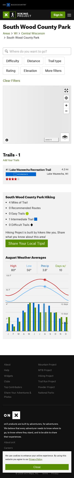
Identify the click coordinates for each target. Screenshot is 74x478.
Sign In (58, 14)
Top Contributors (13, 387)
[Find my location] (66, 98)
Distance (33, 61)
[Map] (37, 114)
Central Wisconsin (33, 33)
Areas (6, 33)
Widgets (8, 375)
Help (6, 370)
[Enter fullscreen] (66, 90)
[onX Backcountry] (14, 5)
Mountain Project (47, 364)
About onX (9, 442)
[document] (37, 462)
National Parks (46, 392)
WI (15, 33)
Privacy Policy (35, 459)
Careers (8, 447)
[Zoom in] (66, 105)
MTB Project (45, 370)
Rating (11, 70)
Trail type (54, 61)
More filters (53, 70)
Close (37, 467)
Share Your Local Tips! (26, 243)
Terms (45, 473)
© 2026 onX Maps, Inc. (27, 473)
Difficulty (12, 61)
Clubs (7, 381)
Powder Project (46, 387)
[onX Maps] (12, 418)
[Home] (19, 14)
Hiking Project (45, 375)
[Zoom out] (66, 111)
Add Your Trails (11, 160)
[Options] (65, 137)
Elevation (30, 70)
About (7, 364)
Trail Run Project (47, 381)
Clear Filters (11, 80)
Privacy (54, 473)
